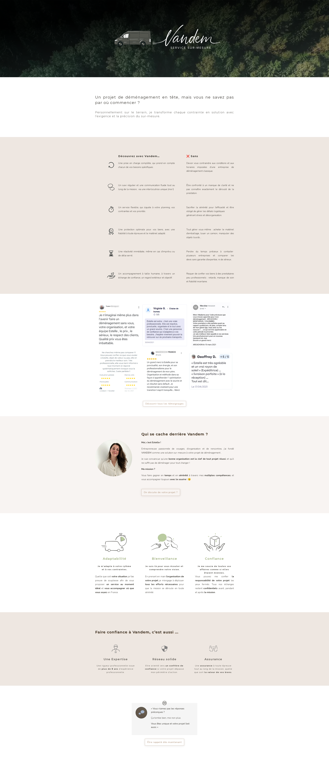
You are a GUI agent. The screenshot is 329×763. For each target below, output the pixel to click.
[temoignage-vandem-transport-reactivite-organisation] (165, 347)
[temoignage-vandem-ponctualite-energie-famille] (165, 393)
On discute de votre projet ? (161, 492)
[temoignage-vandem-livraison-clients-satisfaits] (211, 393)
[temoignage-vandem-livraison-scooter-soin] (119, 393)
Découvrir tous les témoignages (164, 403)
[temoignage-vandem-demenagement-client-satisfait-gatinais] (119, 347)
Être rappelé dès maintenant (164, 742)
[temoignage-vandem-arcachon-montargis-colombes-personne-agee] (211, 347)
